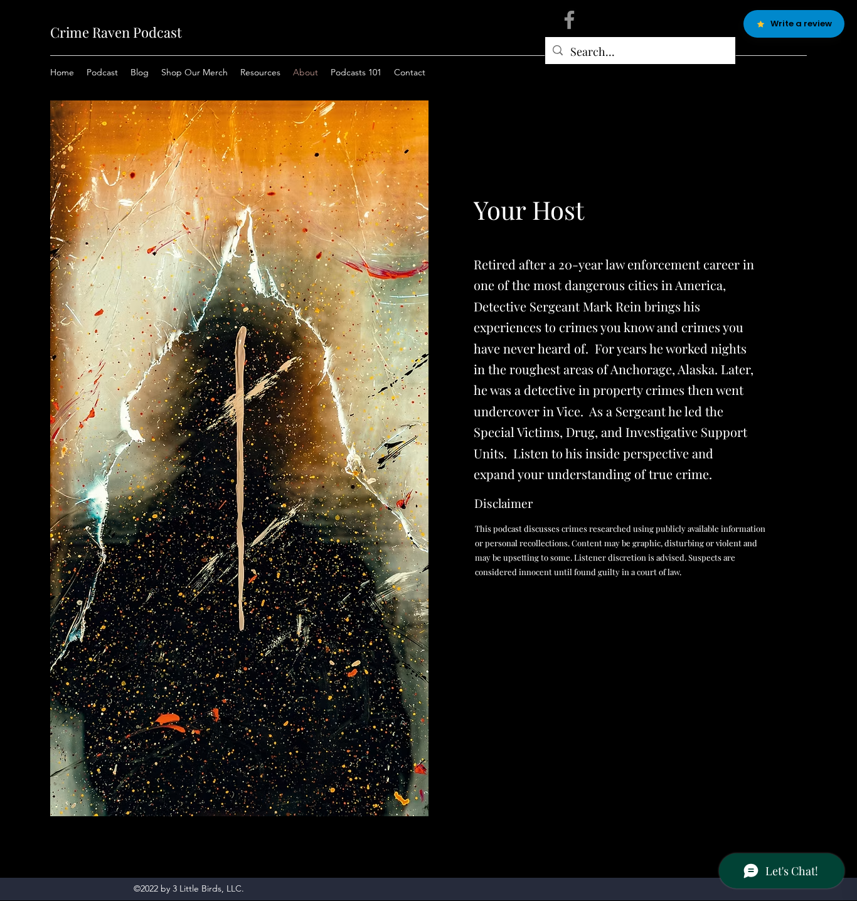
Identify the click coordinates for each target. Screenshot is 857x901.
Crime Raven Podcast (116, 32)
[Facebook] (569, 20)
